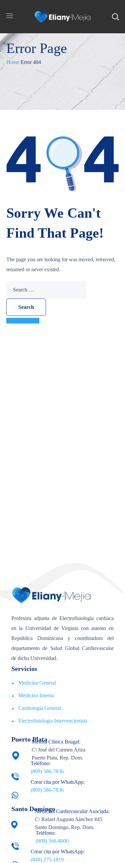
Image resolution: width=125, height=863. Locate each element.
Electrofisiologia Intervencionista (52, 721)
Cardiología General (39, 708)
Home (12, 62)
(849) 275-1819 (47, 859)
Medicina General (37, 683)
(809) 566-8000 (52, 841)
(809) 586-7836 (47, 771)
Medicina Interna (36, 695)
